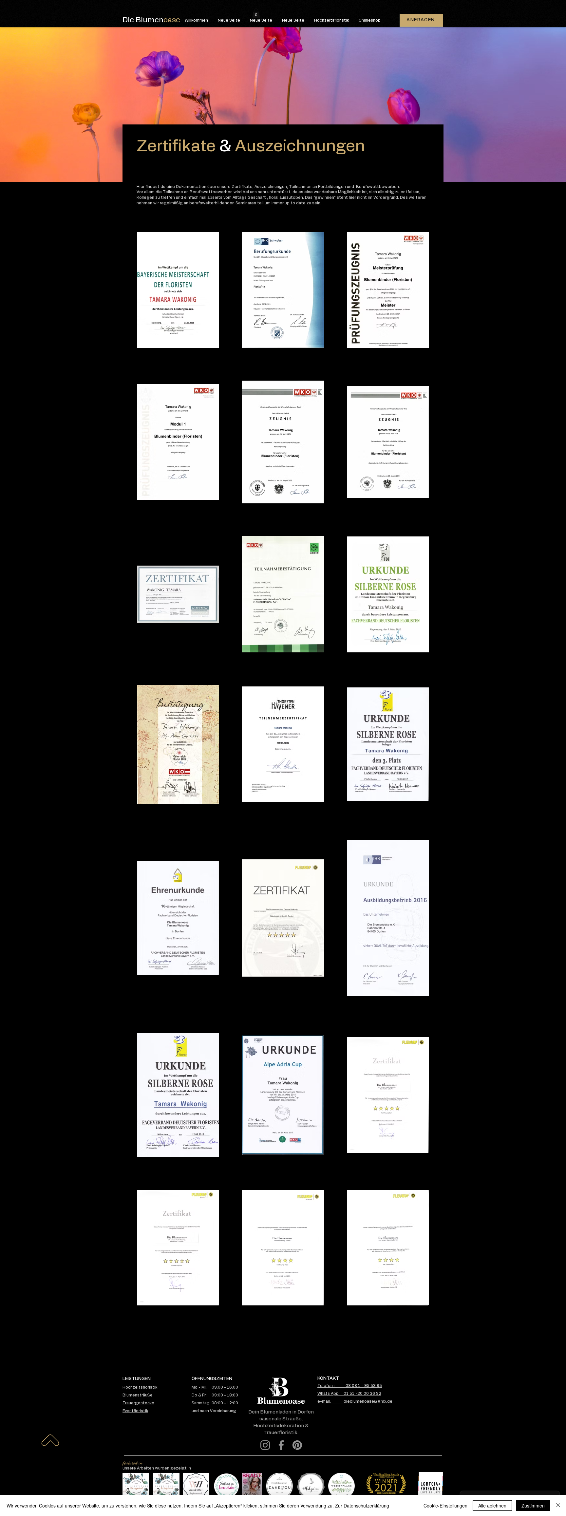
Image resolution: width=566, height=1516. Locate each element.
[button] (256, 13)
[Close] (558, 1505)
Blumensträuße (138, 1395)
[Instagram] (265, 1445)
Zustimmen (533, 1505)
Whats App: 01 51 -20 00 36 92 (349, 1393)
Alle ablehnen (492, 1505)
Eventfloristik (135, 1411)
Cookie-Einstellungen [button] (445, 1505)
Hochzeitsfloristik (140, 1387)
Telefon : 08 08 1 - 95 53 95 (349, 1386)
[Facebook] (281, 1445)
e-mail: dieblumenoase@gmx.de (354, 1401)
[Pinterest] (297, 1445)
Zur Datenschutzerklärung (362, 1505)
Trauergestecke (138, 1403)
